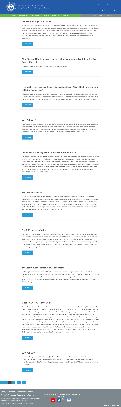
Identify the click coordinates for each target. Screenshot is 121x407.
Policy (106, 405)
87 (19, 383)
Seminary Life (23, 16)
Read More (27, 44)
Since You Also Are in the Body (36, 302)
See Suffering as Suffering (34, 230)
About (12, 16)
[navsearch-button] (117, 4)
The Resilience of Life (32, 192)
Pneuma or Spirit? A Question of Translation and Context (49, 152)
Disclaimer (115, 405)
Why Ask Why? (29, 120)
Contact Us (64, 16)
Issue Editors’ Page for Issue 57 (36, 21)
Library (45, 16)
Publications (35, 16)
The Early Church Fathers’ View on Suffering (43, 267)
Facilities (54, 16)
